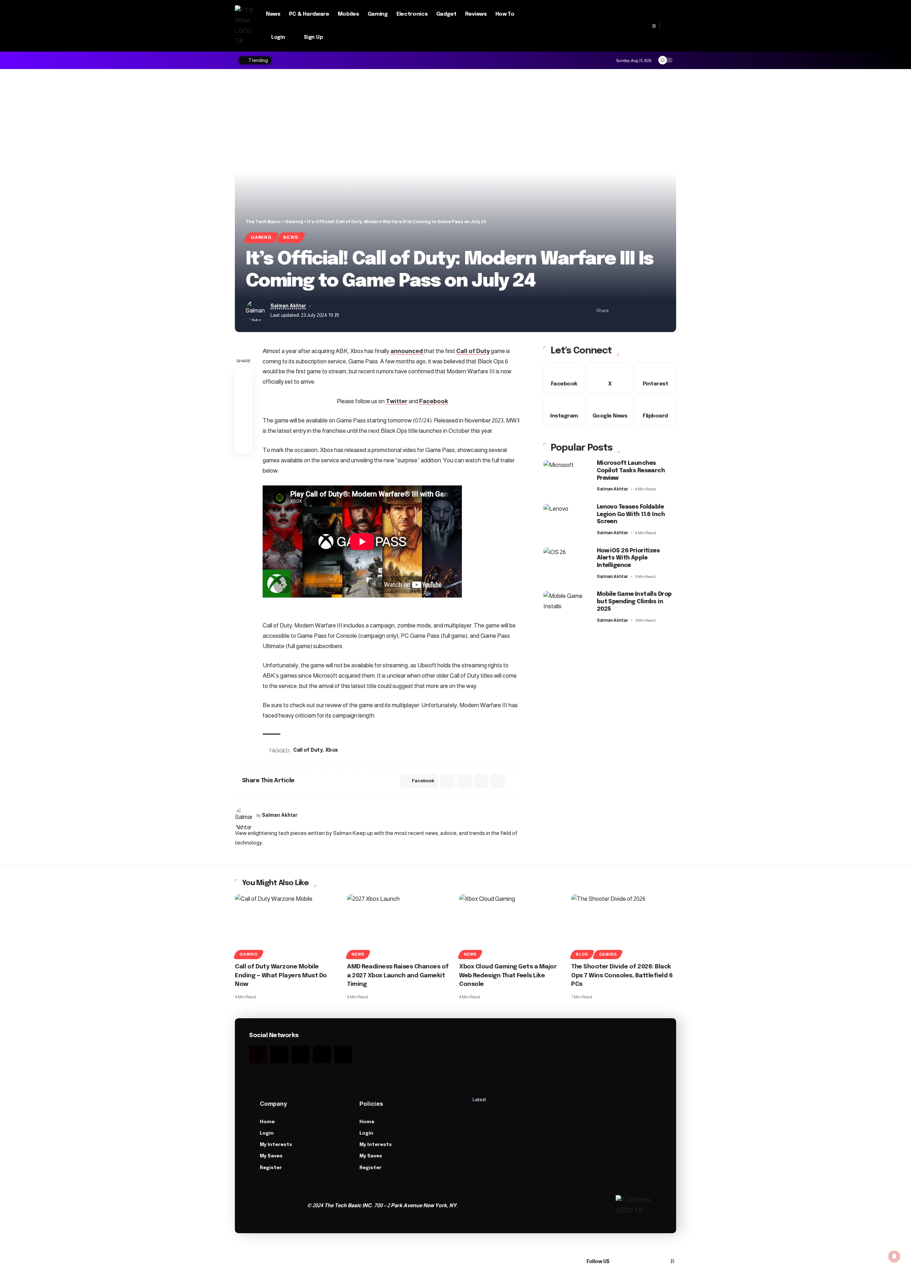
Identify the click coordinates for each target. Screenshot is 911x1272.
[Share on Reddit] (464, 781)
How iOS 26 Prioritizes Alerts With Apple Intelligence (628, 557)
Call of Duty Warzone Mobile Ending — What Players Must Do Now (281, 975)
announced (407, 351)
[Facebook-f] (258, 1054)
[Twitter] (279, 1054)
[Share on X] (627, 310)
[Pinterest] (639, 26)
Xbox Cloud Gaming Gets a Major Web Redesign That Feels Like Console (508, 975)
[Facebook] (607, 26)
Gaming (261, 237)
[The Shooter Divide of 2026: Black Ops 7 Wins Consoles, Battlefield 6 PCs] (623, 925)
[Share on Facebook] (616, 310)
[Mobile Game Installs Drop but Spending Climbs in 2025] (566, 607)
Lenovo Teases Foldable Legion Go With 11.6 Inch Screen (631, 514)
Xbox (331, 750)
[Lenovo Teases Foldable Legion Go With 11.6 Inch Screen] (566, 520)
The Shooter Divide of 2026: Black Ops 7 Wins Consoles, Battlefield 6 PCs (622, 975)
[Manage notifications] (894, 1256)
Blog (582, 954)
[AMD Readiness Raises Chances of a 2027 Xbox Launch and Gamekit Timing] (399, 925)
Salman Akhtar (288, 306)
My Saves (271, 1156)
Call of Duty (473, 351)
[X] (615, 26)
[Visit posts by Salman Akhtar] (244, 815)
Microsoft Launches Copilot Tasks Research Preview (631, 470)
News (290, 237)
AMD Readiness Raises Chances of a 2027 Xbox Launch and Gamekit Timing (398, 975)
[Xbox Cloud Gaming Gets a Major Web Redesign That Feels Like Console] (511, 925)
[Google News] (623, 26)
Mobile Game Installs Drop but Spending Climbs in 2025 (634, 601)
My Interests (276, 1144)
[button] (668, 26)
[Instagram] (631, 26)
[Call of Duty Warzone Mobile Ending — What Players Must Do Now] (287, 925)
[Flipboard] (647, 26)
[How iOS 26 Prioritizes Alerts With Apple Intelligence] (566, 563)
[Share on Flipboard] (638, 310)
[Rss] (654, 26)
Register (271, 1168)
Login (267, 1133)
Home (267, 1122)
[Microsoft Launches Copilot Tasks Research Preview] (566, 476)
